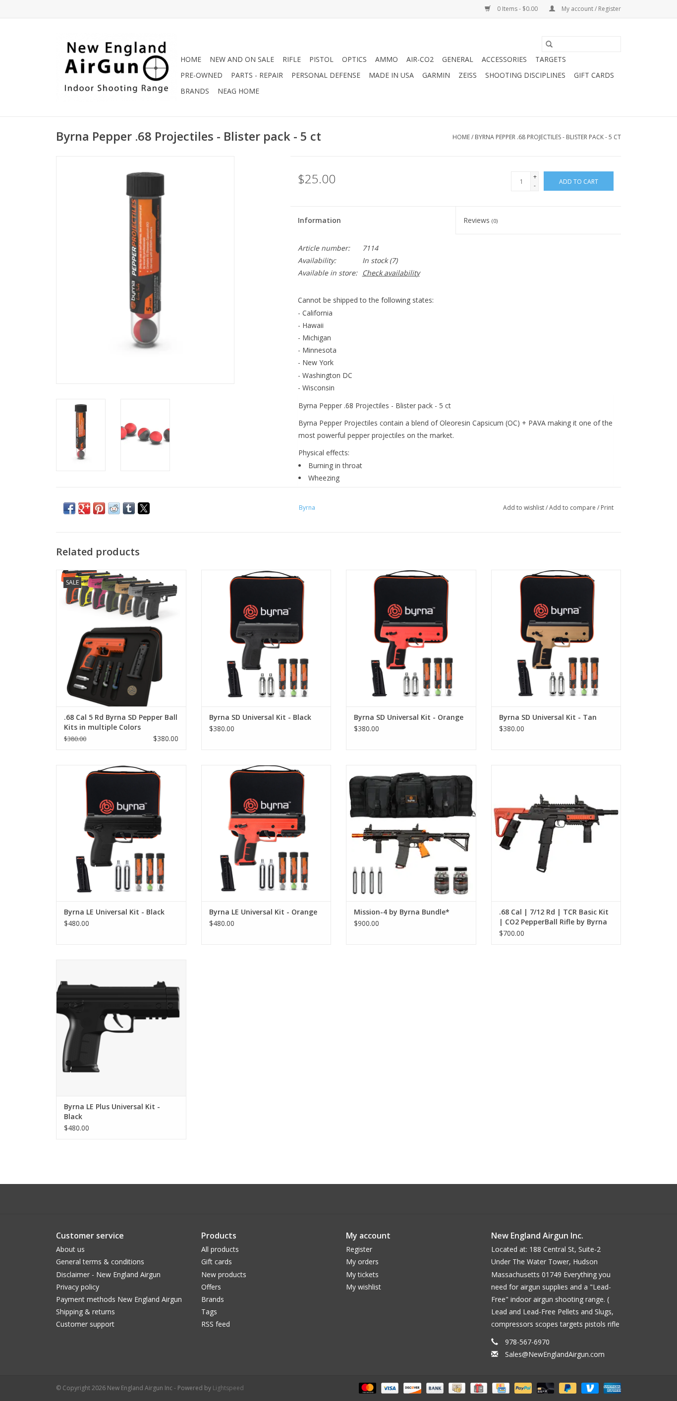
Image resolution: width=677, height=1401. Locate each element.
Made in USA (391, 75)
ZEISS (467, 75)
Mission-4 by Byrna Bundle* (402, 911)
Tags (209, 1311)
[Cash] (456, 1387)
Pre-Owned (201, 75)
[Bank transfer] (434, 1387)
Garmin (436, 75)
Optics (354, 59)
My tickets (362, 1274)
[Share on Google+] (84, 508)
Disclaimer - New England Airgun (108, 1274)
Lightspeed (228, 1388)
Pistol (321, 59)
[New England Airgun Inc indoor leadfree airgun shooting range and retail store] (116, 67)
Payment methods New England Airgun (119, 1299)
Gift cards (594, 75)
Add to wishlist (524, 507)
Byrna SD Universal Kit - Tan (548, 717)
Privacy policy (77, 1287)
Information (319, 220)
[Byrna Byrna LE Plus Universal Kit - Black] (121, 1028)
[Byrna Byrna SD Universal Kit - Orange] (411, 638)
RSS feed (215, 1324)
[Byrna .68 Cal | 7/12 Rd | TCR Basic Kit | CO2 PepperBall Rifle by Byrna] (556, 833)
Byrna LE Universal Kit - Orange (263, 911)
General (457, 59)
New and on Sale (242, 59)
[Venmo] (589, 1387)
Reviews (480, 220)
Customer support (85, 1324)
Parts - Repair (257, 75)
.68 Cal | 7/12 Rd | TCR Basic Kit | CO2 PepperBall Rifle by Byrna (554, 916)
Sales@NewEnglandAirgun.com (555, 1354)
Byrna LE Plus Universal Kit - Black (112, 1111)
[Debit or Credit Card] (544, 1387)
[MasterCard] (366, 1387)
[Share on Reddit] (114, 508)
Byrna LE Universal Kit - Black (114, 911)
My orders (362, 1261)
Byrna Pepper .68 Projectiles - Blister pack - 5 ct (548, 137)
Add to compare (573, 507)
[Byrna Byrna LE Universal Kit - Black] (121, 833)
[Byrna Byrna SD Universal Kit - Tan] (556, 638)
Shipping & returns (85, 1311)
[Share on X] (144, 508)
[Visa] (389, 1387)
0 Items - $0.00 (517, 8)
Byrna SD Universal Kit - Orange (408, 717)
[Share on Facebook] (69, 508)
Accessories (504, 59)
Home (190, 59)
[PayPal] (522, 1387)
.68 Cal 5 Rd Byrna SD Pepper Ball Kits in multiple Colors (120, 722)
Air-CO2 (420, 59)
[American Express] (610, 1387)
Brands (194, 91)
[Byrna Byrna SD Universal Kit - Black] (266, 638)
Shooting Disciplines (525, 75)
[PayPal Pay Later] (567, 1387)
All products (220, 1249)
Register (359, 1249)
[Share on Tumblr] (129, 508)
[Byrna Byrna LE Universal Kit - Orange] (266, 833)
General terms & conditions (100, 1261)
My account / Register (590, 8)
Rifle (291, 59)
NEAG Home (238, 91)
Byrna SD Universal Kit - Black (260, 717)
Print (607, 507)
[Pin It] (99, 508)
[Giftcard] (478, 1387)
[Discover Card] (411, 1387)
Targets (550, 59)
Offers (211, 1287)
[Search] (549, 44)
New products (223, 1274)
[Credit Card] (499, 1387)
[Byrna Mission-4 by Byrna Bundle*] (411, 833)
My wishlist (363, 1287)
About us (70, 1249)
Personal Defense (325, 75)
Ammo (386, 59)
